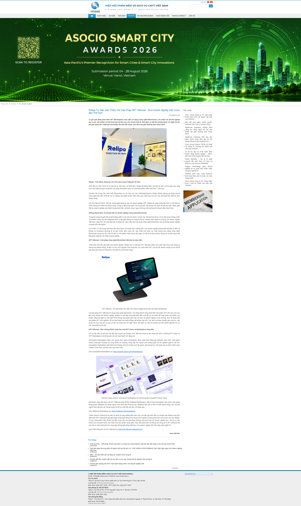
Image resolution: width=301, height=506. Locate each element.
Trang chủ (4, 104)
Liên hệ (203, 2)
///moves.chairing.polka (105, 492)
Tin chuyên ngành (25, 104)
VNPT (103, 503)
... (179, 468)
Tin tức (13, 104)
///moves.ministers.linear (105, 483)
